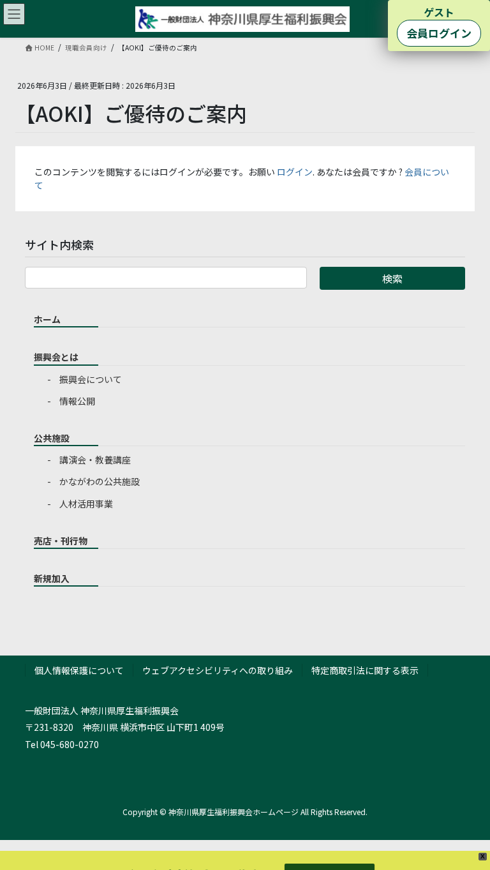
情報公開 (77, 400)
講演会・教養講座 (95, 459)
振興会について (90, 379)
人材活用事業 (86, 503)
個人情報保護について (79, 670)
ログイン (295, 171)
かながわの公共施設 (99, 481)
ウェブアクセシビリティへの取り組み (217, 670)
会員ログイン (438, 33)
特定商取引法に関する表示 (365, 670)
